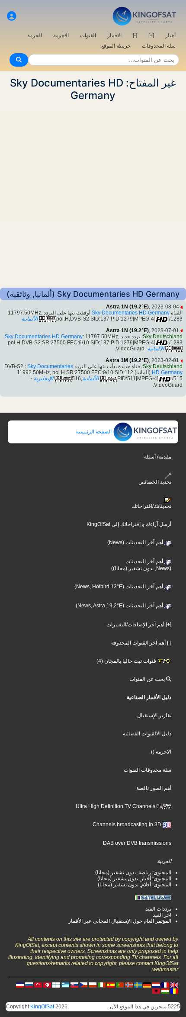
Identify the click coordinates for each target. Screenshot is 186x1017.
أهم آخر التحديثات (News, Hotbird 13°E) (119, 587)
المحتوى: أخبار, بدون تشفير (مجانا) (134, 879)
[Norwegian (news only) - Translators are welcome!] (129, 985)
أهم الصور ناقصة (153, 788)
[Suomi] (56, 985)
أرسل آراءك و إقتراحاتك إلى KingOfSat (129, 524)
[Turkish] (38, 985)
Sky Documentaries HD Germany (131, 313)
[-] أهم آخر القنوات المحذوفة (141, 643)
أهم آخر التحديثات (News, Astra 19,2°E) (120, 606)
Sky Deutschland (163, 337)
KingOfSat (42, 1007)
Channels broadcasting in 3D (128, 824)
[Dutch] (156, 985)
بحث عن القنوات (147, 679)
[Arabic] (47, 985)
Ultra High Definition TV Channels (116, 806)
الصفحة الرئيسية (94, 432)
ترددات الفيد (158, 909)
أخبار (170, 35)
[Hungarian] (165, 991)
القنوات (88, 35)
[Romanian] (174, 991)
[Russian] (29, 985)
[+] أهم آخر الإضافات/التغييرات (138, 625)
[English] (174, 985)
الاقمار (114, 35)
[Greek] (65, 985)
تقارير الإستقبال (154, 715)
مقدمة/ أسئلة (157, 457)
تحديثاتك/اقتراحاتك (151, 506)
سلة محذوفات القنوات (147, 770)
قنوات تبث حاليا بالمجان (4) (126, 661)
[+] (151, 35)
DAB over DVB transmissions (137, 843)
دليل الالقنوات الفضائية (147, 734)
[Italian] (102, 985)
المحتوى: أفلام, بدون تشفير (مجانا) (134, 885)
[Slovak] (74, 985)
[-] (135, 35)
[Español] (111, 985)
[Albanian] (156, 991)
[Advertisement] (93, 195)
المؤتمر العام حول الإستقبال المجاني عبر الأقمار (119, 921)
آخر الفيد (162, 915)
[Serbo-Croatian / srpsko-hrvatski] (20, 985)
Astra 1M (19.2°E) (127, 360)
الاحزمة (61, 35)
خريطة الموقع (116, 46)
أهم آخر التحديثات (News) (135, 542)
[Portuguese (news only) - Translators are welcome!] (120, 985)
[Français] (165, 985)
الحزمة (34, 35)
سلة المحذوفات (159, 46)
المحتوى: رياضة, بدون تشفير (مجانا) (133, 872)
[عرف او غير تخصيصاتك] (11, 16)
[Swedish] (138, 985)
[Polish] (92, 985)
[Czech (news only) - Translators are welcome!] (83, 985)
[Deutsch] (147, 985)
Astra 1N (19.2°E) (127, 307)
